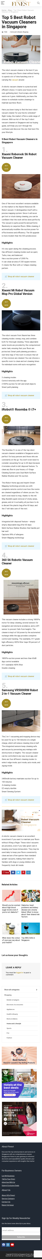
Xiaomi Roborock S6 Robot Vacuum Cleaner (19, 156)
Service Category (8, 1199)
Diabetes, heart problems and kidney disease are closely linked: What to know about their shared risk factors (30, 911)
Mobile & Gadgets (13, 1000)
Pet (8, 1033)
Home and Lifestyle (16, 32)
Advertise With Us (8, 1182)
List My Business (8, 1176)
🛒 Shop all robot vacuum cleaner (19, 276)
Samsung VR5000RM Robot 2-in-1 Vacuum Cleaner (20, 692)
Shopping (25, 32)
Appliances (11, 1009)
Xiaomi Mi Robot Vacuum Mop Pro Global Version (18, 292)
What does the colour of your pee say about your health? (11, 940)
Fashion (9, 1038)
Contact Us (6, 1202)
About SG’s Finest (8, 1195)
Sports (9, 1028)
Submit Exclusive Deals (10, 1185)
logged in (19, 973)
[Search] (38, 3)
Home (4, 10)
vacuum (15, 80)
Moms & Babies (12, 1019)
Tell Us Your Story (8, 1179)
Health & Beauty (12, 1014)
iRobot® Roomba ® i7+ (19, 409)
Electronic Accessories (15, 1005)
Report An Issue (8, 1205)
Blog (10, 10)
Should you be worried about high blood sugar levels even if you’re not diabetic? (11, 908)
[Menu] (3, 3)
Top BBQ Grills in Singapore (28, 939)
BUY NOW (6, 167)
